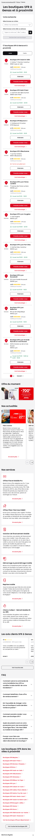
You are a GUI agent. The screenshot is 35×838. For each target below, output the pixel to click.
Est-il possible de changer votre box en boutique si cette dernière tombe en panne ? (15, 705)
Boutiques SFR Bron (9, 767)
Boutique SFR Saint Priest (19, 90)
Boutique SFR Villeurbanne (19, 151)
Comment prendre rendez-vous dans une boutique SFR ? (14, 715)
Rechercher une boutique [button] (17, 37)
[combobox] (15, 32)
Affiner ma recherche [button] (11, 25)
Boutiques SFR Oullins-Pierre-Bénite (14, 790)
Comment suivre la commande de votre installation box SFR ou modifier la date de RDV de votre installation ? (15, 684)
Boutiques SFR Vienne (10, 806)
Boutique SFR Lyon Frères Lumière (19, 183)
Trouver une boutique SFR (8, 2)
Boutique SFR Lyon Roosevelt (17, 276)
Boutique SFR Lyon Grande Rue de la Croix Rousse (19, 341)
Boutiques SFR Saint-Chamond (13, 816)
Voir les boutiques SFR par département (16, 820)
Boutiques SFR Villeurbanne (12, 774)
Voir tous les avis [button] (17, 667)
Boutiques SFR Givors (10, 809)
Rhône (18, 2)
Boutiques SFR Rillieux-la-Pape (13, 780)
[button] (30, 32)
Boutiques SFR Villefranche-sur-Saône (15, 813)
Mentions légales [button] (7, 835)
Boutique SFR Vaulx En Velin (20, 60)
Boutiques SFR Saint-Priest (12, 761)
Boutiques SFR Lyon (9, 783)
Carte (25, 53)
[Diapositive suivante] (32, 462)
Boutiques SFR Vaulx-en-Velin (12, 770)
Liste (10, 53)
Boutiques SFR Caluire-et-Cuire (13, 787)
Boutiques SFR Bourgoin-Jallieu (13, 803)
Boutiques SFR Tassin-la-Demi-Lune (15, 800)
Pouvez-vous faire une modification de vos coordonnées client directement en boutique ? (15, 738)
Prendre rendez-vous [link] (20, 82)
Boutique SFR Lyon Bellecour (17, 308)
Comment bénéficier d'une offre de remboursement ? (15, 695)
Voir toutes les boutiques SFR (17, 826)
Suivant (19, 376)
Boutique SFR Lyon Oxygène (20, 214)
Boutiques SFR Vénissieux (11, 777)
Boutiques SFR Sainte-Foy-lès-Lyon (14, 793)
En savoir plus (16, 499)
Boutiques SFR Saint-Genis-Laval (14, 796)
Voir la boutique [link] (19, 85)
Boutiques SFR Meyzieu (10, 757)
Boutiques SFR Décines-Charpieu (14, 764)
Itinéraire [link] (20, 76)
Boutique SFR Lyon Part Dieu (20, 245)
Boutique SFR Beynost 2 (18, 121)
